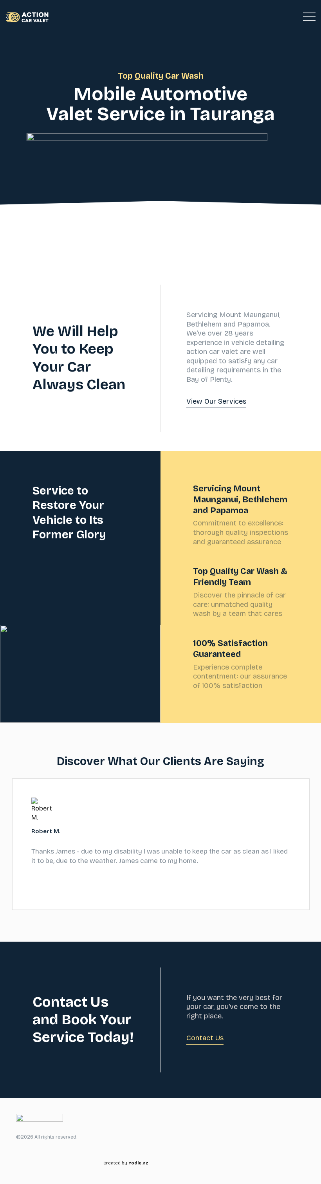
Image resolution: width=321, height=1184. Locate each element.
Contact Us (205, 1038)
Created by (125, 1163)
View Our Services (216, 401)
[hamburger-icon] (309, 17)
